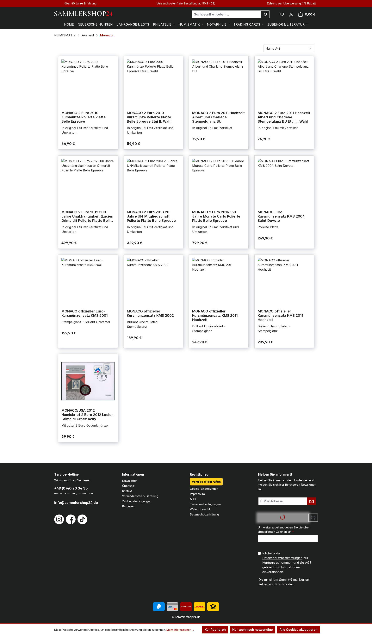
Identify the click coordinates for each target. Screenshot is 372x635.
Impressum (197, 494)
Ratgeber (128, 506)
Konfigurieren (215, 630)
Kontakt (127, 491)
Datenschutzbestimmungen (282, 558)
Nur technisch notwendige (252, 630)
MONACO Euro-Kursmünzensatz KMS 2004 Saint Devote (281, 216)
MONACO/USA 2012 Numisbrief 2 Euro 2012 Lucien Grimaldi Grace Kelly (87, 414)
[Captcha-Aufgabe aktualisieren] (313, 518)
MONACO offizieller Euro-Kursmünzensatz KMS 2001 (84, 313)
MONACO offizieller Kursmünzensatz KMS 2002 (150, 313)
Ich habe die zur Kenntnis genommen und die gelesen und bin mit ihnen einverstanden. (287, 562)
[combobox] (226, 14)
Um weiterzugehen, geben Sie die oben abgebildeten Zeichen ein (284, 530)
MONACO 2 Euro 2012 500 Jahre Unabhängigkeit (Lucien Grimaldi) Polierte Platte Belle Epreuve (87, 216)
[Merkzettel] (282, 14)
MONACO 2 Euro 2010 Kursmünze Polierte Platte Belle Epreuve (83, 117)
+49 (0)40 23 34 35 (71, 488)
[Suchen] (265, 14)
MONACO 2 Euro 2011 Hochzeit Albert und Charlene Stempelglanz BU (218, 117)
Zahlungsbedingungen (136, 501)
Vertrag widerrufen (206, 482)
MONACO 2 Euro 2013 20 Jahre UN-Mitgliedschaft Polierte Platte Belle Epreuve (151, 216)
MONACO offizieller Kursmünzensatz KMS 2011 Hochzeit (215, 315)
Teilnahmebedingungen (205, 504)
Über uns (128, 486)
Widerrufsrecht (200, 509)
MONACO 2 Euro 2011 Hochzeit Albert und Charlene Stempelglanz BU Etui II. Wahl (284, 117)
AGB (193, 499)
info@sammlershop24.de (76, 503)
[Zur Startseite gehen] (83, 13)
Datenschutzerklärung (204, 514)
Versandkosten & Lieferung (140, 496)
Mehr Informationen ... (180, 629)
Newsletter (129, 481)
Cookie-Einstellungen (204, 488)
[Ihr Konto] (291, 14)
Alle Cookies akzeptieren (298, 630)
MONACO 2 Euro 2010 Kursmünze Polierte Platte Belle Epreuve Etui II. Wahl (149, 117)
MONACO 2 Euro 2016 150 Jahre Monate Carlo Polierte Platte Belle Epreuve (216, 216)
